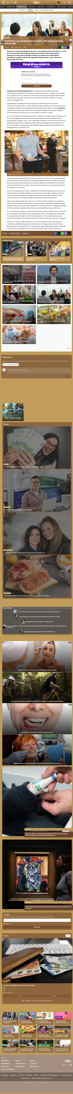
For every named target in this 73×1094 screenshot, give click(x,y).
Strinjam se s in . (35, 83)
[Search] (69, 2)
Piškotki (36, 1075)
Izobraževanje (21, 6)
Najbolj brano (7, 608)
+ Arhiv (68, 935)
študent (5, 233)
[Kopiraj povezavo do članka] (68, 47)
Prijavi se (36, 86)
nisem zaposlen (9, 992)
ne (5, 990)
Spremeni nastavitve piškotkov (50, 1075)
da (5, 988)
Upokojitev (40, 6)
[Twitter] (12, 2)
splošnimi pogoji (33, 83)
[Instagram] (71, 1065)
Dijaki (36, 10)
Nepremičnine (11, 6)
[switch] (59, 2)
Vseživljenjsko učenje (47, 10)
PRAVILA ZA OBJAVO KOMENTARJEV (10, 364)
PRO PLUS (21, 1075)
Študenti (30, 10)
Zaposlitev (31, 6)
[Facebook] (8, 2)
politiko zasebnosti (43, 83)
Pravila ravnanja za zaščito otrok (41, 1078)
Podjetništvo (51, 6)
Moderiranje (29, 1075)
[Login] (64, 2)
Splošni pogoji (25, 1078)
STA (8, 47)
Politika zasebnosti (66, 1075)
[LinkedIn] (15, 2)
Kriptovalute (61, 6)
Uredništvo (13, 1075)
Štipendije (22, 10)
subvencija (25, 233)
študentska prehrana (14, 233)
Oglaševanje (4, 1075)
